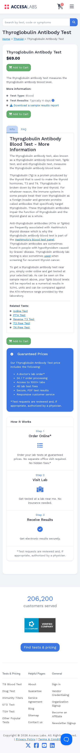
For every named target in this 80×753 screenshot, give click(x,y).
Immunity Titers (12, 697)
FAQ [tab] (23, 129)
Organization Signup (60, 703)
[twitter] (28, 746)
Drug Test (8, 691)
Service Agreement (35, 699)
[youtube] (44, 746)
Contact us (35, 722)
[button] (53, 100)
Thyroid (18, 38)
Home (6, 38)
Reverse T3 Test (23, 319)
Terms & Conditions (52, 739)
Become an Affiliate (59, 714)
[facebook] (36, 746)
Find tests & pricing (40, 647)
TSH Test (8, 711)
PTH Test (19, 315)
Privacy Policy (26, 739)
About (32, 684)
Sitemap (33, 715)
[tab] (12, 129)
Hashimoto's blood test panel (34, 239)
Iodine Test (20, 311)
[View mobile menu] (72, 7)
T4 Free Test (21, 327)
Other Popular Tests (11, 720)
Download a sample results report (36, 105)
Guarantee (35, 691)
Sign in (56, 684)
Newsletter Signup (64, 723)
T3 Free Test (21, 323)
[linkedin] (52, 746)
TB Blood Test (12, 684)
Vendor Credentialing (60, 692)
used (47, 255)
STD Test (8, 704)
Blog (31, 708)
